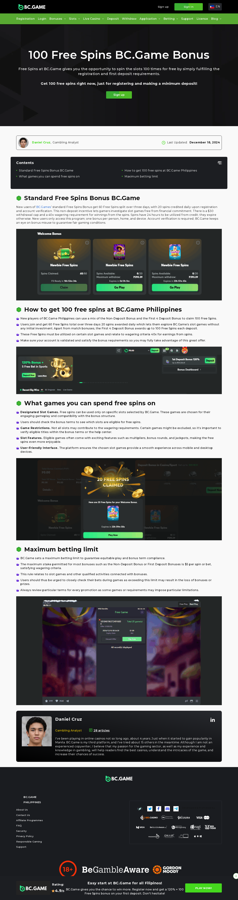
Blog (214, 18)
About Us (22, 809)
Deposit (113, 18)
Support (187, 18)
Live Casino (91, 18)
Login (42, 18)
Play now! (203, 888)
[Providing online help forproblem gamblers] (167, 869)
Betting (169, 18)
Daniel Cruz (41, 142)
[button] (215, 6)
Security (21, 831)
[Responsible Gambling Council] (140, 808)
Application (148, 18)
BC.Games (43, 207)
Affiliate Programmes (29, 820)
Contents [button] (25, 163)
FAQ (19, 825)
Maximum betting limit (141, 176)
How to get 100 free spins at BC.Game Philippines (161, 170)
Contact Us (23, 815)
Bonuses (55, 18)
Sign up (163, 6)
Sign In (189, 6)
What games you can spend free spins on (49, 176)
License (202, 18)
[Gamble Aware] (115, 869)
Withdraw (129, 18)
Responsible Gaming (29, 841)
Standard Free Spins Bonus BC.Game (46, 170)
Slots (73, 18)
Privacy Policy (24, 836)
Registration (25, 18)
